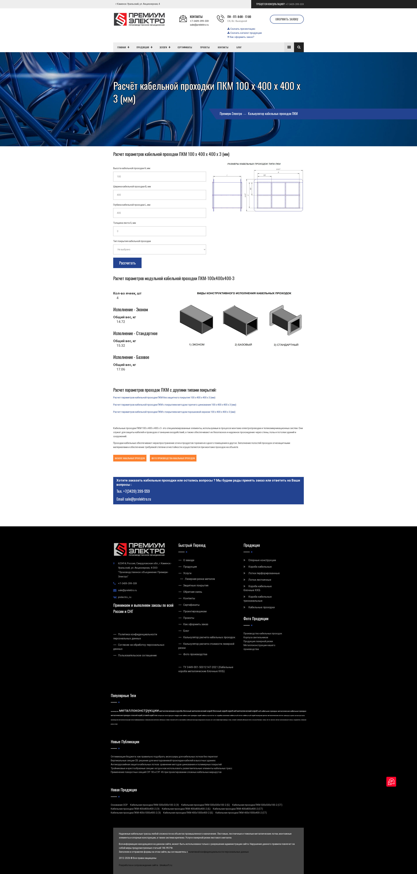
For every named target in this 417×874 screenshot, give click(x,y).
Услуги (187, 573)
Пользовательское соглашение (137, 655)
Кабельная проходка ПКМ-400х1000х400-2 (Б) (188, 812)
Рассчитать (127, 263)
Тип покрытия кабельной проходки (132, 241)
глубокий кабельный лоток (244, 720)
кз (215, 715)
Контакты (189, 598)
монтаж (273, 720)
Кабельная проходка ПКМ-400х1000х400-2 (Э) (136, 812)
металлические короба (171, 711)
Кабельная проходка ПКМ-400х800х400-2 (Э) (135, 808)
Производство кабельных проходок (263, 633)
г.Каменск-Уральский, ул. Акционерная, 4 (138, 4)
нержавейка (182, 720)
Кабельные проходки (261, 607)
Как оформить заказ (195, 624)
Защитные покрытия (195, 585)
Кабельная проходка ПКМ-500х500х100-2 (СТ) (257, 805)
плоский (172, 720)
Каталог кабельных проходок (130, 458)
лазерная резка (261, 715)
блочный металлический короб (197, 711)
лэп (267, 720)
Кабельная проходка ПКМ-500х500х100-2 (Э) (154, 805)
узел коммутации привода (220, 720)
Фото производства (195, 654)
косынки (207, 720)
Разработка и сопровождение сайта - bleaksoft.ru (145, 865)
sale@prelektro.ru (199, 24)
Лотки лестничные (259, 579)
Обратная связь (192, 591)
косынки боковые (257, 720)
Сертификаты (191, 604)
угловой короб (148, 715)
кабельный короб (249, 715)
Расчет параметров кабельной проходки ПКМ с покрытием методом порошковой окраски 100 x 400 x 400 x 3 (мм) (174, 412)
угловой (234, 720)
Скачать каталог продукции (246, 32)
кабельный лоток (236, 715)
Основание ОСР (119, 805)
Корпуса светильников (256, 637)
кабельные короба (289, 715)
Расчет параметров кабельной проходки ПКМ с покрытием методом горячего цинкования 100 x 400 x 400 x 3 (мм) (174, 404)
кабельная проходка (269, 711)
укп (212, 720)
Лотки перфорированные (264, 573)
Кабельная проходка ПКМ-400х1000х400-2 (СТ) (241, 812)
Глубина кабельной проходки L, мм (131, 204)
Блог (186, 630)
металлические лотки (275, 715)
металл (278, 720)
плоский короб (136, 715)
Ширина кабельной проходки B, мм (132, 186)
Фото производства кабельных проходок (173, 458)
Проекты (188, 617)
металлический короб (247, 711)
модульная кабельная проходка (185, 715)
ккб (259, 711)
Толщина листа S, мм (124, 223)
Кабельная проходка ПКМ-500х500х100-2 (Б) (205, 805)
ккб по (177, 720)
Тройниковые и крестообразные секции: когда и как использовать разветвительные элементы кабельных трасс (171, 768)
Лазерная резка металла (200, 578)
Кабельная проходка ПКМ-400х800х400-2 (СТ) (238, 808)
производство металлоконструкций (120, 720)
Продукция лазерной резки (258, 641)
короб (199, 715)
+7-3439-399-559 (295, 4)
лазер (264, 720)
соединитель (297, 720)
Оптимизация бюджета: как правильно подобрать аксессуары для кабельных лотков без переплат (164, 756)
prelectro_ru (124, 597)
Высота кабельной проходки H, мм (131, 168)
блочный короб (220, 711)
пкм (155, 715)
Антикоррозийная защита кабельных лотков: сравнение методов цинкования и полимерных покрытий (166, 764)
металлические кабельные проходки (292, 711)
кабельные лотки (208, 715)
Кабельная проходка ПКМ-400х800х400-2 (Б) (186, 808)
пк (269, 720)
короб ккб (232, 711)
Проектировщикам (195, 611)
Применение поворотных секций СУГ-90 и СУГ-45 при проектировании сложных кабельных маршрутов (166, 772)
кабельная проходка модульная (196, 720)
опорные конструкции (166, 715)
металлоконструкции (139, 710)
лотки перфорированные (138, 720)
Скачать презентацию (242, 28)
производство (115, 711)
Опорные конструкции (262, 560)
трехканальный (284, 720)
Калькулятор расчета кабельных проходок (209, 637)
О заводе (188, 560)
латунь (291, 720)
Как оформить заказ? (241, 37)
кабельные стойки (164, 720)
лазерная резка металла (152, 720)
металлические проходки (120, 715)
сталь (229, 720)
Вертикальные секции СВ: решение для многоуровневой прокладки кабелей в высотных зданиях (163, 760)
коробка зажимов (223, 715)
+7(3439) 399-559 (136, 491)
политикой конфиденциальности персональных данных (218, 852)
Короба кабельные (260, 566)
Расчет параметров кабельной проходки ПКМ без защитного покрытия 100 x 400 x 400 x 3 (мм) (164, 397)
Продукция (190, 566)
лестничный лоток (300, 715)
